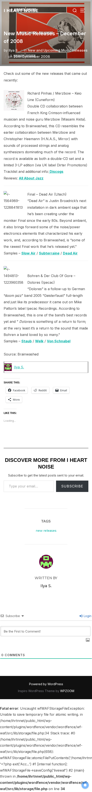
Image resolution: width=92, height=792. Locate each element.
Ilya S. (13, 50)
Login (87, 616)
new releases (46, 531)
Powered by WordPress (46, 684)
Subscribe (72, 486)
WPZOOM (67, 691)
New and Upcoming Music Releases (58, 50)
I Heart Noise (21, 10)
